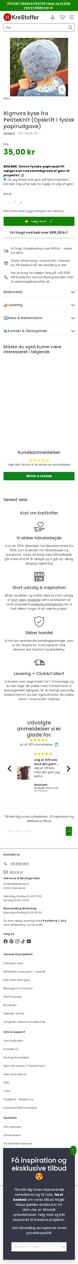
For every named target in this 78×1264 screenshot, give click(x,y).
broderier (34, 600)
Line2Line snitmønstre (47, 604)
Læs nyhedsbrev (15, 1074)
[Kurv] (62, 17)
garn (22, 600)
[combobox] (39, 27)
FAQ (6, 1083)
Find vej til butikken (16, 1057)
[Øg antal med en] (21, 202)
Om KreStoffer (13, 1041)
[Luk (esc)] (73, 1150)
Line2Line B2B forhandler (20, 1108)
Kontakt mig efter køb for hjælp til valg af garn (38, 184)
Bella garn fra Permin (18, 988)
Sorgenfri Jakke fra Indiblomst (24, 1022)
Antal (7, 194)
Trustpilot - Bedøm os (18, 1099)
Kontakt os (11, 1049)
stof (14, 600)
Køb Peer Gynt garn (17, 980)
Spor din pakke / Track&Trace (24, 1066)
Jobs (7, 1091)
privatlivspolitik (39, 1232)
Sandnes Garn (14, 963)
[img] (39, 740)
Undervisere (12, 1135)
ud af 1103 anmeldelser (36, 744)
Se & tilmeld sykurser (18, 1143)
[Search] (70, 27)
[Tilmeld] (63, 1246)
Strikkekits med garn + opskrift (25, 972)
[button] (11, 769)
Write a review (39, 476)
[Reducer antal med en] (8, 202)
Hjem (7, 98)
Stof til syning (12, 997)
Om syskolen (12, 1127)
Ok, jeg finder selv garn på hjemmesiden (37, 180)
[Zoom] (62, 89)
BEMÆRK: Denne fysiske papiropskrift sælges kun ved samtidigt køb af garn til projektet (36, 170)
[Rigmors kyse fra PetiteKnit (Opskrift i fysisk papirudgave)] (29, 393)
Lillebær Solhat (14, 1013)
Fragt (29, 211)
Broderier (10, 1005)
